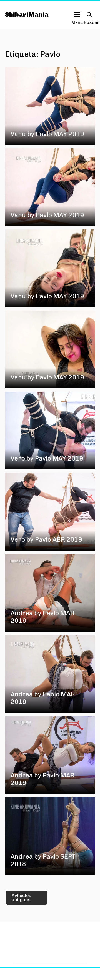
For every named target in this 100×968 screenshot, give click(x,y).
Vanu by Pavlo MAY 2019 (47, 134)
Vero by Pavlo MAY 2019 (47, 458)
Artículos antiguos (21, 897)
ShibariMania (27, 14)
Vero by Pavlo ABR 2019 (46, 539)
